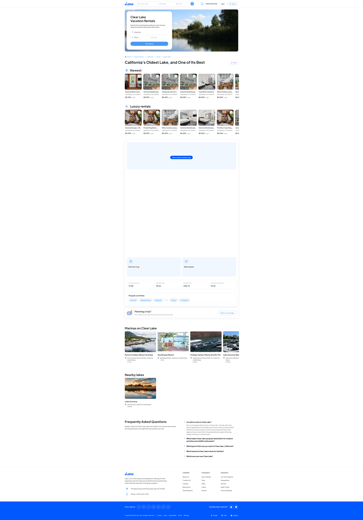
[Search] (192, 3)
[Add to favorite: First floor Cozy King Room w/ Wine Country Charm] (231, 112)
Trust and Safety (226, 490)
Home (129, 57)
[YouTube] (168, 507)
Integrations (225, 480)
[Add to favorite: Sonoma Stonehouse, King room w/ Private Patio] (212, 112)
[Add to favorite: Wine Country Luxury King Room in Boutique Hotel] (231, 76)
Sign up (234, 4)
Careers (185, 484)
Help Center (225, 487)
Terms (165, 515)
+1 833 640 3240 (211, 4)
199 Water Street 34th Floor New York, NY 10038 (148, 489)
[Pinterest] (154, 507)
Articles (223, 484)
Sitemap (186, 515)
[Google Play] (236, 507)
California (150, 57)
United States (139, 57)
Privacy (159, 515)
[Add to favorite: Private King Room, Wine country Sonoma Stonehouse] (157, 112)
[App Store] (231, 507)
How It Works (206, 477)
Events (204, 490)
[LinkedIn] (158, 507)
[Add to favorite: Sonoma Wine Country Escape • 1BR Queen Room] (139, 76)
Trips (203, 480)
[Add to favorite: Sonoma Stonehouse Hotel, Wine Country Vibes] (157, 76)
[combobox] (147, 3)
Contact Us (187, 480)
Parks (203, 484)
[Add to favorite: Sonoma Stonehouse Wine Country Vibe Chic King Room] (194, 76)
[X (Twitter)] (149, 507)
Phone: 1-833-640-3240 (140, 494)
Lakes (158, 57)
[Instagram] (144, 507)
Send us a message (227, 313)
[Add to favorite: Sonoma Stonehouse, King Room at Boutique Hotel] (194, 112)
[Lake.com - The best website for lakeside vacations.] (129, 3)
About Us (186, 477)
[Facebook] (139, 507)
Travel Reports (188, 490)
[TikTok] (163, 507)
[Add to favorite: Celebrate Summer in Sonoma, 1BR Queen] (175, 76)
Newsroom (186, 487)
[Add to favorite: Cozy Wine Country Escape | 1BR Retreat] (212, 76)
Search (150, 44)
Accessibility (172, 515)
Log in (223, 4)
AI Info (180, 515)
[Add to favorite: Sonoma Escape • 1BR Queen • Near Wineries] (139, 112)
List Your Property (227, 477)
